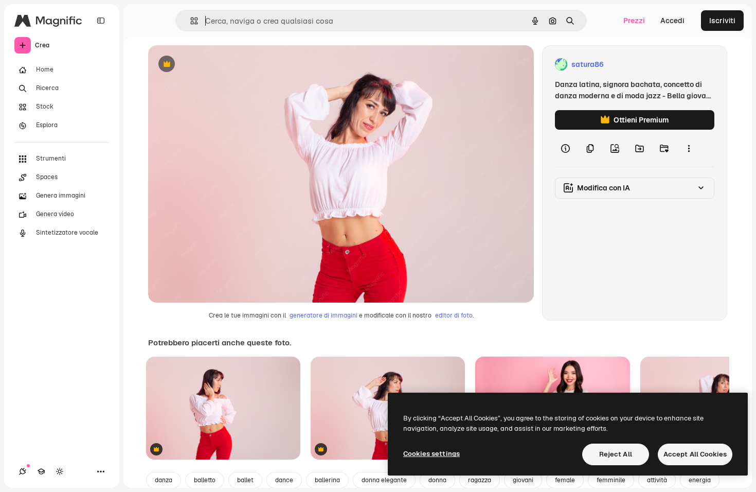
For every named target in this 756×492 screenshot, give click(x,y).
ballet (245, 480)
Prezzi (634, 20)
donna (437, 480)
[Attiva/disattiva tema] (59, 471)
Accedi (672, 20)
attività (657, 480)
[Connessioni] (22, 471)
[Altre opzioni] (688, 148)
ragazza (479, 480)
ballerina (327, 480)
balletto (204, 480)
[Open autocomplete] (190, 21)
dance (284, 480)
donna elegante (384, 480)
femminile (611, 480)
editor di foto (454, 315)
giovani (523, 480)
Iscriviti (722, 20)
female (565, 480)
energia (700, 480)
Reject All (615, 454)
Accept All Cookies (695, 454)
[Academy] (41, 471)
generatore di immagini (323, 315)
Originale (216, 64)
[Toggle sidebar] (101, 20)
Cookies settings (431, 453)
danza (163, 480)
